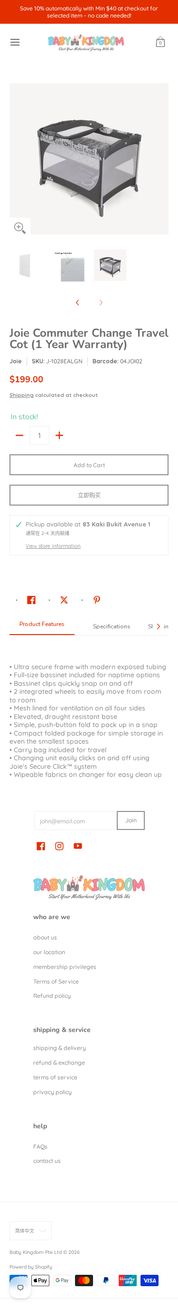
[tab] (42, 627)
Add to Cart (89, 465)
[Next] (161, 158)
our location (49, 952)
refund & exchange (59, 1062)
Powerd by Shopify (30, 1266)
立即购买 (89, 495)
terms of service (55, 1077)
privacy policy (52, 1092)
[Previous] (16, 158)
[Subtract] (19, 435)
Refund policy (52, 995)
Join (131, 820)
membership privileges (64, 966)
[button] (160, 42)
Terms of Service (56, 981)
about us (45, 937)
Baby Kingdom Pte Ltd (35, 1252)
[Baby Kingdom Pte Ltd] (86, 42)
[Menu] (14, 42)
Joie (15, 361)
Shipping (21, 395)
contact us (47, 1160)
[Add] (59, 435)
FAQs (40, 1146)
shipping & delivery (59, 1047)
